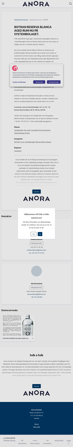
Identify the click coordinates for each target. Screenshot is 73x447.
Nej (33, 234)
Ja (40, 234)
